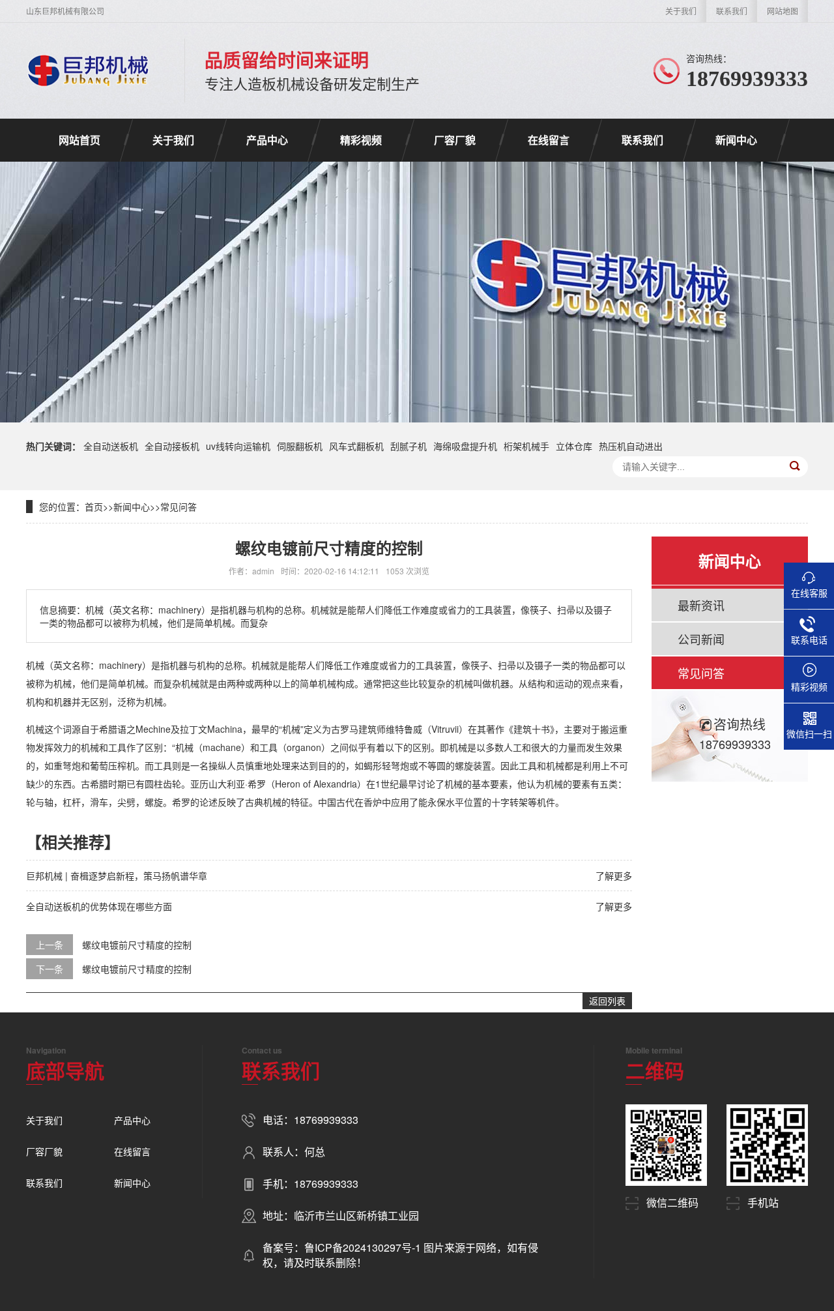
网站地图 (782, 10)
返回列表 (607, 1000)
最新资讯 (701, 605)
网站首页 (79, 139)
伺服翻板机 (300, 445)
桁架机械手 (526, 445)
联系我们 (731, 10)
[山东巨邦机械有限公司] (89, 70)
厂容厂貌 (455, 139)
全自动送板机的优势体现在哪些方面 (99, 906)
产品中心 (267, 139)
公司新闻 (701, 638)
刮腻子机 (408, 445)
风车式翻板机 (356, 445)
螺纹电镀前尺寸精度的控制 (137, 944)
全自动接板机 (172, 445)
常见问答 (178, 506)
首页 (94, 506)
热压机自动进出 (631, 445)
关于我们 (681, 10)
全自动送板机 (110, 445)
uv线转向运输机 (238, 445)
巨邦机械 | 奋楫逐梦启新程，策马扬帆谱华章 (116, 875)
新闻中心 (736, 139)
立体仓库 (574, 445)
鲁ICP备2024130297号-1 (364, 1247)
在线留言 (548, 139)
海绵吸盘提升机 (465, 445)
